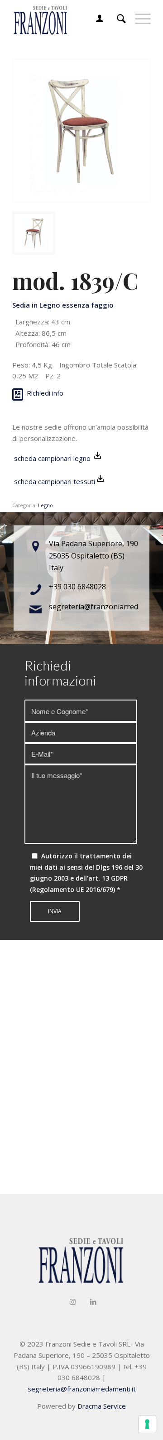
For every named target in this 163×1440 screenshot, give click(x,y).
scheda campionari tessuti (53, 481)
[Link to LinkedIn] (93, 1301)
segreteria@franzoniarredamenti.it (82, 1388)
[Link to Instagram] (73, 1301)
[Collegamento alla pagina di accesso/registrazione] (95, 18)
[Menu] (138, 18)
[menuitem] (95, 18)
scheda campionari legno (52, 458)
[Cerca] (117, 18)
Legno (45, 505)
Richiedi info (45, 392)
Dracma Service (101, 1406)
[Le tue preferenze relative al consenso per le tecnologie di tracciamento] (147, 1424)
